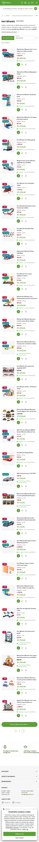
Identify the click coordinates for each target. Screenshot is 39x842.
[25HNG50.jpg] (8, 66)
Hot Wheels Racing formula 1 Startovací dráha (26, 207)
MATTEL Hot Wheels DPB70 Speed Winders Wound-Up (26, 431)
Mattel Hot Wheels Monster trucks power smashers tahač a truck (27, 679)
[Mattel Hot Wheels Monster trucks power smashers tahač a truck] (8, 683)
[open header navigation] (36, 2)
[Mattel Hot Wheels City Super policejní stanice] (8, 123)
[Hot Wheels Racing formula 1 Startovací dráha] (8, 212)
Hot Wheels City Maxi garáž (26, 140)
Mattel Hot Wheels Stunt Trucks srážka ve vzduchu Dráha (25, 587)
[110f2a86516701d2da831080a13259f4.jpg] (8, 157)
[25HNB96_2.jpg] (8, 336)
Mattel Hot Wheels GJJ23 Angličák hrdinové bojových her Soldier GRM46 (26, 519)
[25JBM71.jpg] (8, 134)
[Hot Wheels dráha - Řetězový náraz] (8, 392)
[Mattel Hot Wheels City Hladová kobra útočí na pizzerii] (8, 302)
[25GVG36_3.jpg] (8, 268)
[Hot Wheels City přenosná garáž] (8, 637)
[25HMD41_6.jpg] (8, 490)
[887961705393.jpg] (8, 511)
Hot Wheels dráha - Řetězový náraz (26, 387)
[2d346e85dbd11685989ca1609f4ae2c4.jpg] (8, 223)
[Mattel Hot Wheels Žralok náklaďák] (8, 257)
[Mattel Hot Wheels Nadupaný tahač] (8, 78)
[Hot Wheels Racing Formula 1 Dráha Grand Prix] (8, 546)
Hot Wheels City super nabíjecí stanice (24, 275)
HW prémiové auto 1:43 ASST (26, 473)
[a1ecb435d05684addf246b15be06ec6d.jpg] (8, 447)
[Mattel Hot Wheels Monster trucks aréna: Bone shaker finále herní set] (8, 325)
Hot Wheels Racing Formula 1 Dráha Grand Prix (26, 541)
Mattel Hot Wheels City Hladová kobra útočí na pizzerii (27, 297)
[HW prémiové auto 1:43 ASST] (8, 479)
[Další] (23, 731)
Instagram (18, 802)
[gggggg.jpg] (8, 359)
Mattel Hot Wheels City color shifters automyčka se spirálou (26, 701)
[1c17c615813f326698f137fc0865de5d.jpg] (8, 580)
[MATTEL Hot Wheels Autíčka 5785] (8, 614)
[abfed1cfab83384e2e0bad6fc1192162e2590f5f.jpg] (8, 603)
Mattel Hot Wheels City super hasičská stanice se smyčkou (27, 656)
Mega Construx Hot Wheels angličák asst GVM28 (26, 161)
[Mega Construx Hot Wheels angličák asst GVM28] (8, 166)
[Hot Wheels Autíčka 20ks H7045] (8, 234)
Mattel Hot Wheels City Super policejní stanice (27, 118)
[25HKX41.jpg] (8, 672)
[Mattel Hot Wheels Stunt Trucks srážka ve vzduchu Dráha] (8, 592)
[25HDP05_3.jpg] (8, 717)
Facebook (7, 802)
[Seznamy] (22, 2)
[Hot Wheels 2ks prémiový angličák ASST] (8, 372)
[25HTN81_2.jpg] (8, 313)
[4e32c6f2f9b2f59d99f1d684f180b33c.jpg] (8, 558)
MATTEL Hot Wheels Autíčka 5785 (26, 609)
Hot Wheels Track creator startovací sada (25, 564)
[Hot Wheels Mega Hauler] (8, 458)
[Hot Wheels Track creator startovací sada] (8, 569)
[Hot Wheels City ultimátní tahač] (8, 189)
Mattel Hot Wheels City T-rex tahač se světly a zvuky (27, 50)
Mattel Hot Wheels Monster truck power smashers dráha (26, 343)
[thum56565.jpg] (8, 535)
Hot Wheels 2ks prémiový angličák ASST (25, 367)
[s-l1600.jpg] (8, 245)
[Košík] (32, 2)
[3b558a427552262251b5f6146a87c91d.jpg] (8, 426)
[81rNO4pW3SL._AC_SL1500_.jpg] (8, 648)
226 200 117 (5, 794)
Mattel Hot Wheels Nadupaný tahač (26, 73)
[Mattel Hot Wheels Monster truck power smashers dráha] (8, 347)
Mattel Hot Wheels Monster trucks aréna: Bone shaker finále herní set (26, 320)
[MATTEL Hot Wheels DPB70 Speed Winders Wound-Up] (8, 436)
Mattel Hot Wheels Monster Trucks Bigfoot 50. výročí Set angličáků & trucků (26, 410)
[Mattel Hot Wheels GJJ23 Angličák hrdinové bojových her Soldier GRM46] (8, 524)
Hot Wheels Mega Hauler (25, 452)
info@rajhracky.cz (27, 794)
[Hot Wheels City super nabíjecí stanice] (8, 279)
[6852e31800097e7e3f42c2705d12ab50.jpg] (8, 200)
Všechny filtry (9, 38)
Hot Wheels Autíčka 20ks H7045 (25, 229)
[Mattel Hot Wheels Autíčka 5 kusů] (8, 100)
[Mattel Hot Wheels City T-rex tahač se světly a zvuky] (8, 55)
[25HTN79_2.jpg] (8, 291)
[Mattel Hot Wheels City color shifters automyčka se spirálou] (8, 706)
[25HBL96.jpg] (8, 383)
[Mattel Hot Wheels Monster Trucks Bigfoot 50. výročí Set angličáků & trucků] (8, 415)
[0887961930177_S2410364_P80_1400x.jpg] (8, 178)
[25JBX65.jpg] (8, 404)
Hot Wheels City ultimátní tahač (25, 184)
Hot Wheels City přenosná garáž (25, 632)
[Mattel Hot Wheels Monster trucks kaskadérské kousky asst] (8, 499)
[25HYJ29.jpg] (8, 695)
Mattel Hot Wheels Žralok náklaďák (25, 252)
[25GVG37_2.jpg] (8, 89)
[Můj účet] (25, 2)
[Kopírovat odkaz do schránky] (25, 64)
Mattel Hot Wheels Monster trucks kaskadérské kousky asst (26, 495)
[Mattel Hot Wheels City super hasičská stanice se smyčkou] (8, 661)
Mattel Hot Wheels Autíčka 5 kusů (26, 95)
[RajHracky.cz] (2, 15)
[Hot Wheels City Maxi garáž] (8, 145)
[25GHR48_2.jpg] (8, 470)
